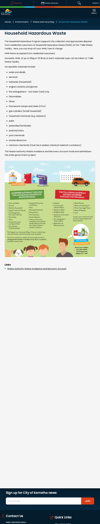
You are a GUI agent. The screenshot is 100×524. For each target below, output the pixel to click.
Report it (18, 3)
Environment (21, 21)
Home (8, 21)
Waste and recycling (43, 21)
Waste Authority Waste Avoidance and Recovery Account (36, 268)
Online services (51, 3)
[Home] (6, 10)
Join (87, 501)
